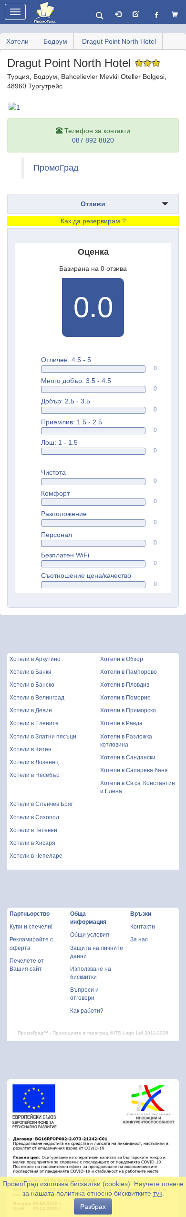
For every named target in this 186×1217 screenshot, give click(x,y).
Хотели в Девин (31, 710)
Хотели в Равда (121, 723)
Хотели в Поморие (125, 697)
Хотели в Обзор (121, 659)
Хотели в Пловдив (124, 684)
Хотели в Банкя (31, 672)
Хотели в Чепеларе (36, 856)
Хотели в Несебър (35, 775)
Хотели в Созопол (34, 817)
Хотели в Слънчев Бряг (41, 804)
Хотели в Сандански (127, 757)
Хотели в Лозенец (34, 762)
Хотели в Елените (34, 723)
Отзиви (93, 204)
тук (157, 1193)
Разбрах (93, 1206)
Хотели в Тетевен (33, 830)
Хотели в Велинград (37, 697)
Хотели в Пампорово (128, 672)
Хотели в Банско (32, 684)
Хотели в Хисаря (32, 843)
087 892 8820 (93, 140)
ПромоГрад (56, 167)
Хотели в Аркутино (35, 659)
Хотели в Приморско (128, 710)
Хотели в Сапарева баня (134, 770)
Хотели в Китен (31, 749)
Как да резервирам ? (93, 221)
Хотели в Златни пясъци (43, 736)
